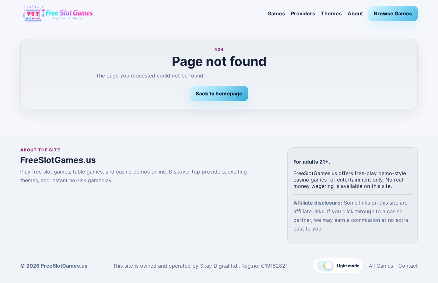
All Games (381, 266)
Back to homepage (219, 93)
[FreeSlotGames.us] (141, 13)
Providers (303, 13)
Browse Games (393, 13)
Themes (331, 13)
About (355, 13)
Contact (408, 266)
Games (276, 13)
